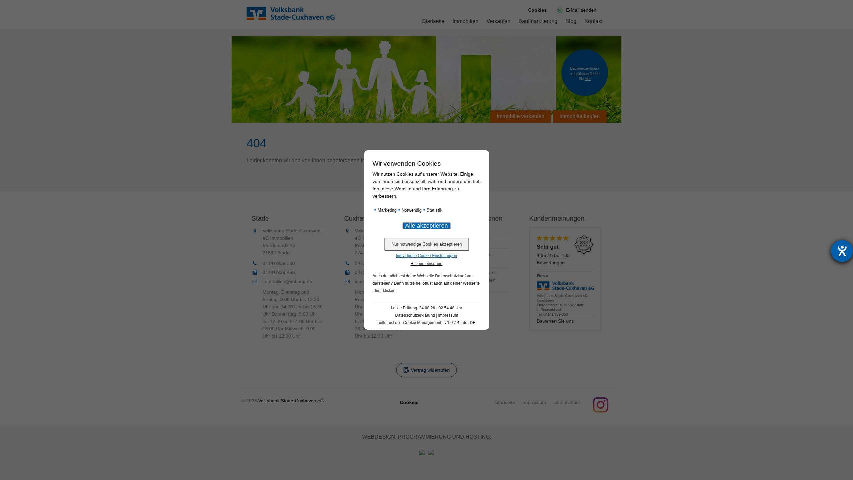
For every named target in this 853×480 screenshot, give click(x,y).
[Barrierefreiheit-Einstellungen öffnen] (842, 251)
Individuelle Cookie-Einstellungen (426, 255)
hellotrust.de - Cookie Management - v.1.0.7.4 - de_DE (426, 322)
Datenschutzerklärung (415, 315)
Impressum (448, 315)
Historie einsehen (426, 263)
